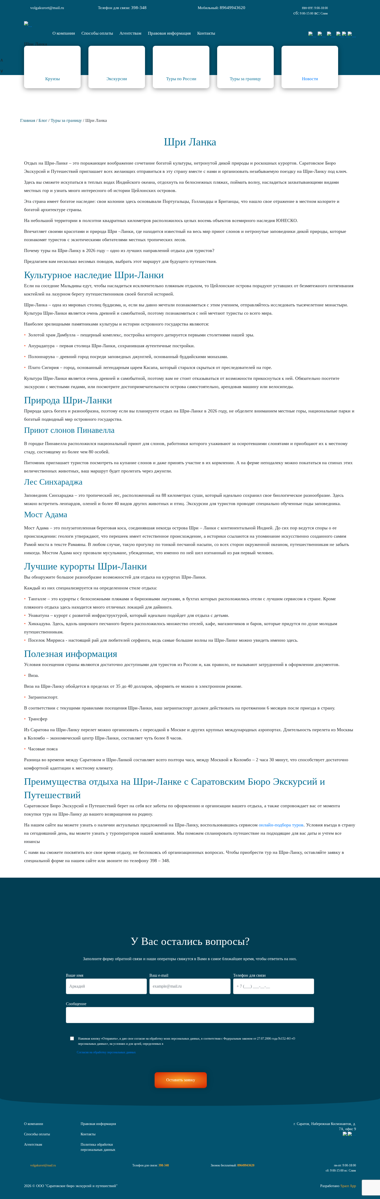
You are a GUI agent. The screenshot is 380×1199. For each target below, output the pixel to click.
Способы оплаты (37, 1134)
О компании (33, 1124)
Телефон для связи (249, 975)
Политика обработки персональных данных (98, 1147)
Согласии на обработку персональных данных (106, 1052)
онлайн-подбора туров (281, 824)
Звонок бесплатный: (232, 1165)
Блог (43, 120)
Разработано (338, 1186)
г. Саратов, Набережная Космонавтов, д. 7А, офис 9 (325, 1126)
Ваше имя (74, 975)
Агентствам (33, 1144)
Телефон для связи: (122, 7)
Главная (27, 120)
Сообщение (76, 1004)
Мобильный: (221, 7)
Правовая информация (98, 1124)
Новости (310, 78)
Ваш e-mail (158, 975)
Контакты (88, 1134)
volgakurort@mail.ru (47, 8)
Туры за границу (66, 120)
